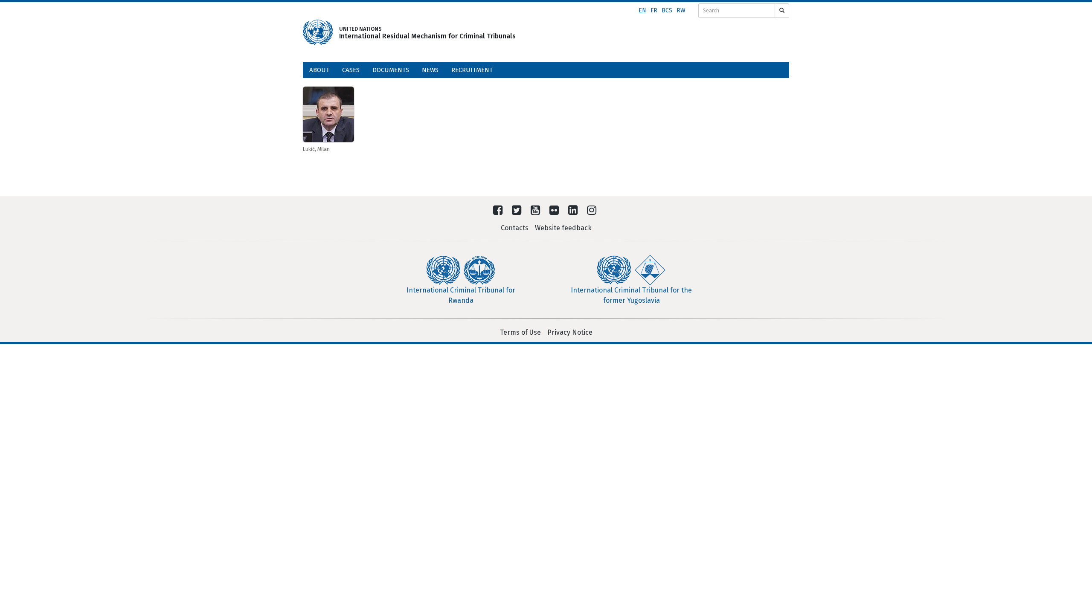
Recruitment (472, 70)
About (319, 70)
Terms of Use (520, 332)
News (430, 70)
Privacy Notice (569, 332)
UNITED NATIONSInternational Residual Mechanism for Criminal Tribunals (414, 33)
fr (654, 10)
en (642, 10)
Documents (390, 70)
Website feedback (563, 228)
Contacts (515, 228)
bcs (667, 10)
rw (681, 10)
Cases (351, 70)
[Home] (318, 32)
